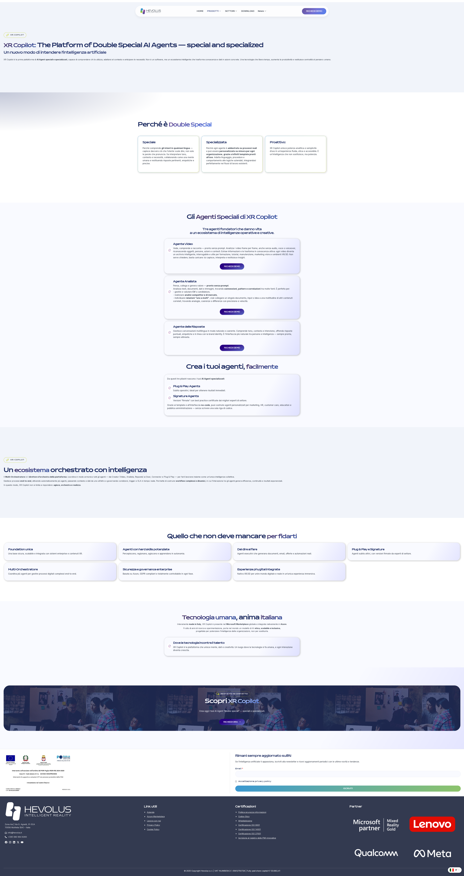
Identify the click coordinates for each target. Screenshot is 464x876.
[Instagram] (10, 842)
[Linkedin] (14, 842)
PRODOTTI (213, 11)
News (261, 11)
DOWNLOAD (247, 11)
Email (239, 769)
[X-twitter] (18, 842)
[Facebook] (6, 842)
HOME (200, 11)
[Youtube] (22, 842)
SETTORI (230, 11)
